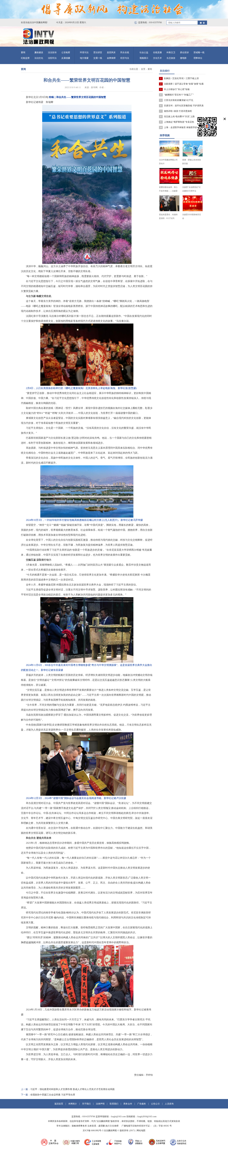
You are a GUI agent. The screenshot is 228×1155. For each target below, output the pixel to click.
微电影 (183, 58)
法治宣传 (52, 52)
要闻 (23, 52)
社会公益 (144, 52)
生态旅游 (171, 58)
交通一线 (97, 58)
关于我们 (86, 1104)
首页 (143, 69)
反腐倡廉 (65, 58)
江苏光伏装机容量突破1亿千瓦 (178, 100)
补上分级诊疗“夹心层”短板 (177, 89)
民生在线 (124, 52)
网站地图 (141, 1130)
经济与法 (124, 58)
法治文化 (38, 58)
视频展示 (144, 58)
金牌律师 (111, 58)
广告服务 (141, 1104)
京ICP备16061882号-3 (93, 1130)
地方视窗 (84, 58)
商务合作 (127, 1104)
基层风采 (111, 52)
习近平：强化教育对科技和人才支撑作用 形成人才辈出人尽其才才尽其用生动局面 (72, 1089)
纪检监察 (25, 58)
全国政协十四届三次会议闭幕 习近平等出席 (52, 1094)
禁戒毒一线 (199, 52)
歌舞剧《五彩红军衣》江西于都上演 (181, 78)
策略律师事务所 (79, 1126)
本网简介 (72, 1104)
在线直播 (157, 52)
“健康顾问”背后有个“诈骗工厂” (179, 95)
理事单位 (198, 58)
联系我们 (114, 1104)
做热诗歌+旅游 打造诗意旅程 (178, 111)
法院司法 (52, 58)
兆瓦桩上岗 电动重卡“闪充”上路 (179, 116)
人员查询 (169, 1104)
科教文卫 (171, 52)
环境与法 (84, 52)
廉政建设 (38, 52)
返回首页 (58, 1104)
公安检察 (65, 52)
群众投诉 (184, 52)
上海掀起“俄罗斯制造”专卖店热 (179, 122)
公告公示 (155, 1104)
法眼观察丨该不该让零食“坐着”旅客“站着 (184, 84)
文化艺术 (157, 58)
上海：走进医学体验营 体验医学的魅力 (182, 127)
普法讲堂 (97, 52)
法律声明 (100, 1104)
